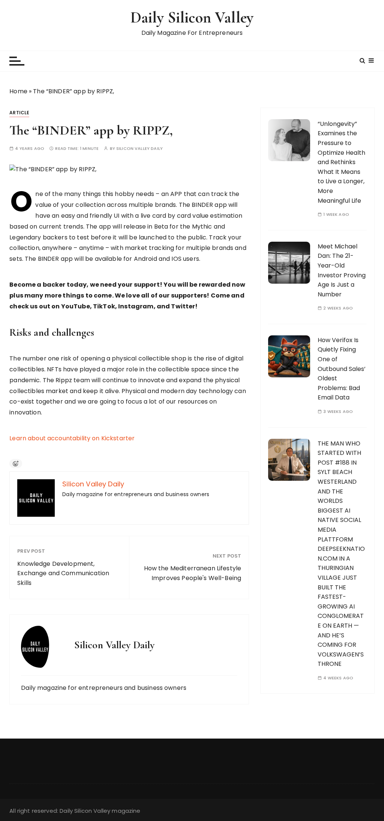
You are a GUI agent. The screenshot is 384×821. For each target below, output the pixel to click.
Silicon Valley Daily (139, 149)
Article (19, 112)
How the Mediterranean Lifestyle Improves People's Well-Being (193, 573)
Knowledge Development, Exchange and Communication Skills (63, 573)
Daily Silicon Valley (192, 17)
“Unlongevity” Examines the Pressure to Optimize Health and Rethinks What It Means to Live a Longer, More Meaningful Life (341, 162)
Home (18, 91)
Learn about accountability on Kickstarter (72, 438)
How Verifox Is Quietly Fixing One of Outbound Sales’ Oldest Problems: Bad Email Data (342, 369)
